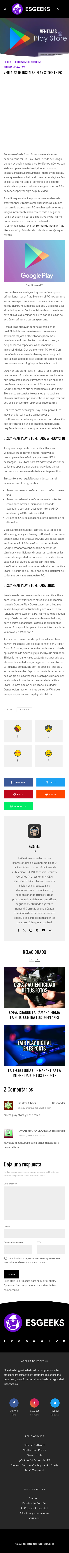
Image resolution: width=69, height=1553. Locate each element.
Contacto (34, 1498)
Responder (58, 1103)
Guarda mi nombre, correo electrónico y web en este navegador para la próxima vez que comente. (32, 1260)
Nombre (8, 1226)
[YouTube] (34, 1341)
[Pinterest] (26, 1341)
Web (39, 1242)
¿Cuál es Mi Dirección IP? (34, 1460)
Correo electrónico (13, 1242)
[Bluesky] (42, 1341)
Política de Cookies (34, 1503)
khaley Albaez (27, 1103)
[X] (12, 1341)
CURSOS (34, 1518)
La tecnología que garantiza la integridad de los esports (34, 1073)
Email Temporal (34, 1470)
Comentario (10, 1183)
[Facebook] (4, 1341)
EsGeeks (7, 62)
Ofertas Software (34, 1445)
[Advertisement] (34, 116)
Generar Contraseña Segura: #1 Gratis (34, 1465)
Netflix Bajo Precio (34, 1450)
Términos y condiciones (34, 1513)
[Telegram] (56, 1341)
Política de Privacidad (34, 1508)
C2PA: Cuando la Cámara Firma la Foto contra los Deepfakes (34, 1015)
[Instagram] (19, 1341)
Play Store (25, 710)
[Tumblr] (49, 1341)
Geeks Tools (34, 1455)
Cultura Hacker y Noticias (28, 62)
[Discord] (64, 1341)
